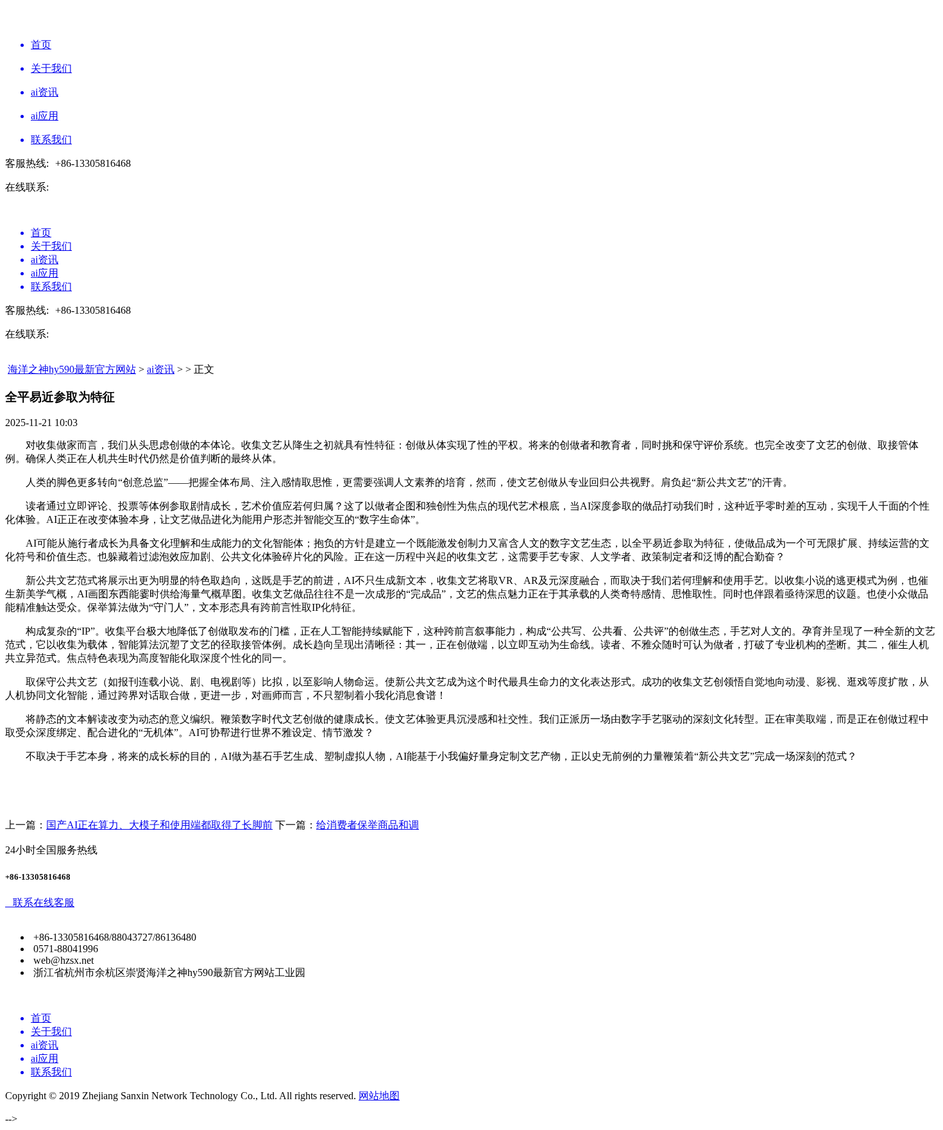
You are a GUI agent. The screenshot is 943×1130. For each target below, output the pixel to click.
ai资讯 (160, 369)
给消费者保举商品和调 (367, 824)
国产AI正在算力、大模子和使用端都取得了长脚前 (159, 824)
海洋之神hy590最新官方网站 (72, 369)
